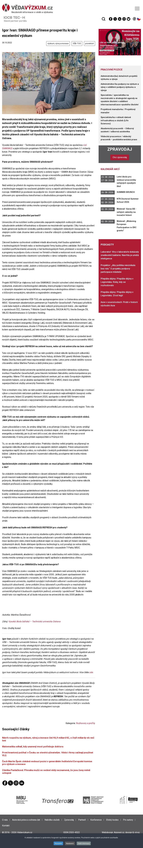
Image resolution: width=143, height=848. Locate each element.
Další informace (84, 843)
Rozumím (58, 843)
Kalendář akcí (110, 169)
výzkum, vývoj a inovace (58, 43)
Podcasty (107, 244)
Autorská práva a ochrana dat (26, 820)
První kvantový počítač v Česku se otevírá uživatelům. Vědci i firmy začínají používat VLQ (47, 754)
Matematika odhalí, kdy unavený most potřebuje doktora (32, 746)
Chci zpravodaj (120, 157)
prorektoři (89, 43)
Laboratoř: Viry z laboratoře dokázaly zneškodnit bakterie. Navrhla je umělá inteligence (120, 255)
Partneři (82, 820)
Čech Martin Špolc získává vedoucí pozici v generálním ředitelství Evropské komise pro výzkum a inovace (47, 762)
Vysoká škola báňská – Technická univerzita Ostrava (34, 621)
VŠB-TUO (77, 43)
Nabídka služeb (52, 820)
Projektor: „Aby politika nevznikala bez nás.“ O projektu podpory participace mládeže (118, 268)
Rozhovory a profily (85, 723)
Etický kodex (112, 820)
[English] (134, 19)
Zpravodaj (119, 149)
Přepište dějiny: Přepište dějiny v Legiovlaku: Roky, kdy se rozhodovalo (117, 282)
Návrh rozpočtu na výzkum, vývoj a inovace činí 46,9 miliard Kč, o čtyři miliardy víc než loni (48, 739)
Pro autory (128, 820)
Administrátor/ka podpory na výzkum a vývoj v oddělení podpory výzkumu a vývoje (120, 87)
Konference (96, 820)
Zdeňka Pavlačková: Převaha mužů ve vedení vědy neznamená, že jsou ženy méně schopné (46, 771)
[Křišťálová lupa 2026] (120, 42)
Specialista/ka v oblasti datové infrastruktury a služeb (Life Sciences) (116, 120)
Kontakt (5, 825)
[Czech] (139, 19)
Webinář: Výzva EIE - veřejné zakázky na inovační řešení (126, 212)
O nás (5, 820)
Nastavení (70, 843)
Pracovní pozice (111, 69)
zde (91, 672)
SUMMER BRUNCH (126, 192)
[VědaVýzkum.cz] (71, 7)
